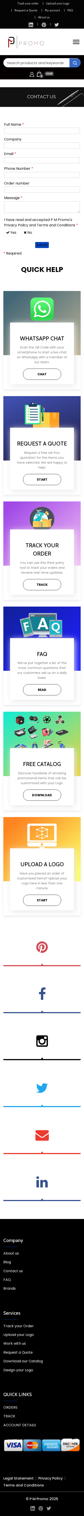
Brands (9, 1288)
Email (10, 153)
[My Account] (32, 73)
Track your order (28, 3)
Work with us (14, 1343)
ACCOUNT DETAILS (19, 1425)
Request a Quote (26, 10)
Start (42, 479)
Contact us (13, 1271)
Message (13, 197)
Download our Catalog (23, 1361)
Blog (7, 1262)
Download (42, 795)
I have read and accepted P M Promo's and (41, 222)
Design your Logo (18, 1370)
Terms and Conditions (56, 225)
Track (42, 584)
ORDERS (10, 1407)
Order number (17, 183)
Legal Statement (18, 1478)
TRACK (9, 1416)
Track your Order (18, 1326)
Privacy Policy (16, 225)
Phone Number (18, 168)
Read (42, 690)
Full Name (14, 124)
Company (13, 139)
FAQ (70, 10)
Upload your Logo (57, 3)
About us (44, 17)
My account (52, 10)
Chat (42, 374)
